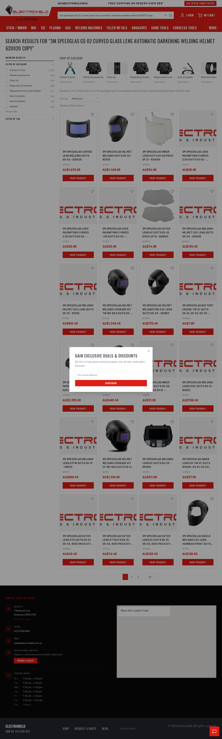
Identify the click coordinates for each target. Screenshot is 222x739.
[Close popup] (148, 351)
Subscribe (111, 383)
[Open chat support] (214, 731)
